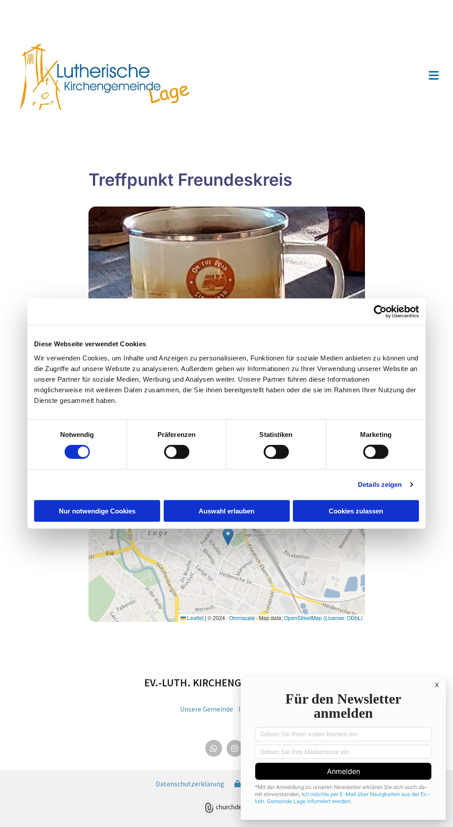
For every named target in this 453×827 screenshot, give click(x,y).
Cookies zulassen (356, 510)
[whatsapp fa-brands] (213, 748)
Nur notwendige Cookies (97, 510)
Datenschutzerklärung (190, 783)
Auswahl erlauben (226, 510)
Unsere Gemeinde (206, 708)
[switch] (176, 452)
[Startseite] (117, 76)
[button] (338, 76)
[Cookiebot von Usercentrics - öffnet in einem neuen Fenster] (380, 311)
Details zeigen (380, 484)
